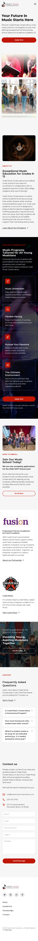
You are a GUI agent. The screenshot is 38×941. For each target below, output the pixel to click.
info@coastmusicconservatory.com (20, 794)
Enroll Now (19, 493)
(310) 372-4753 (12, 800)
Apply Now (19, 40)
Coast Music (8, 929)
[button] (33, 4)
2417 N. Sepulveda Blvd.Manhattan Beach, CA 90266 (18, 806)
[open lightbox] (19, 148)
